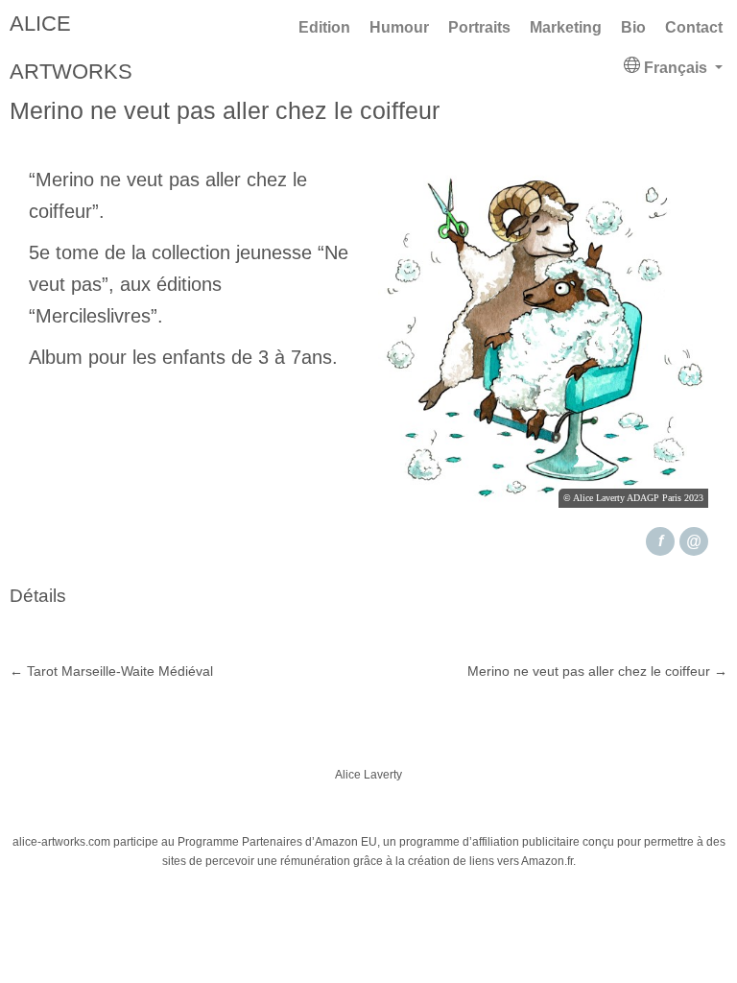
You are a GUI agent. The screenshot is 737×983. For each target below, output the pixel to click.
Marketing (566, 27)
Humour (399, 27)
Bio (633, 27)
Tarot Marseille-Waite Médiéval (111, 671)
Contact (694, 27)
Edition (324, 27)
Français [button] (675, 68)
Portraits (479, 27)
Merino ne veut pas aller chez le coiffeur (597, 671)
